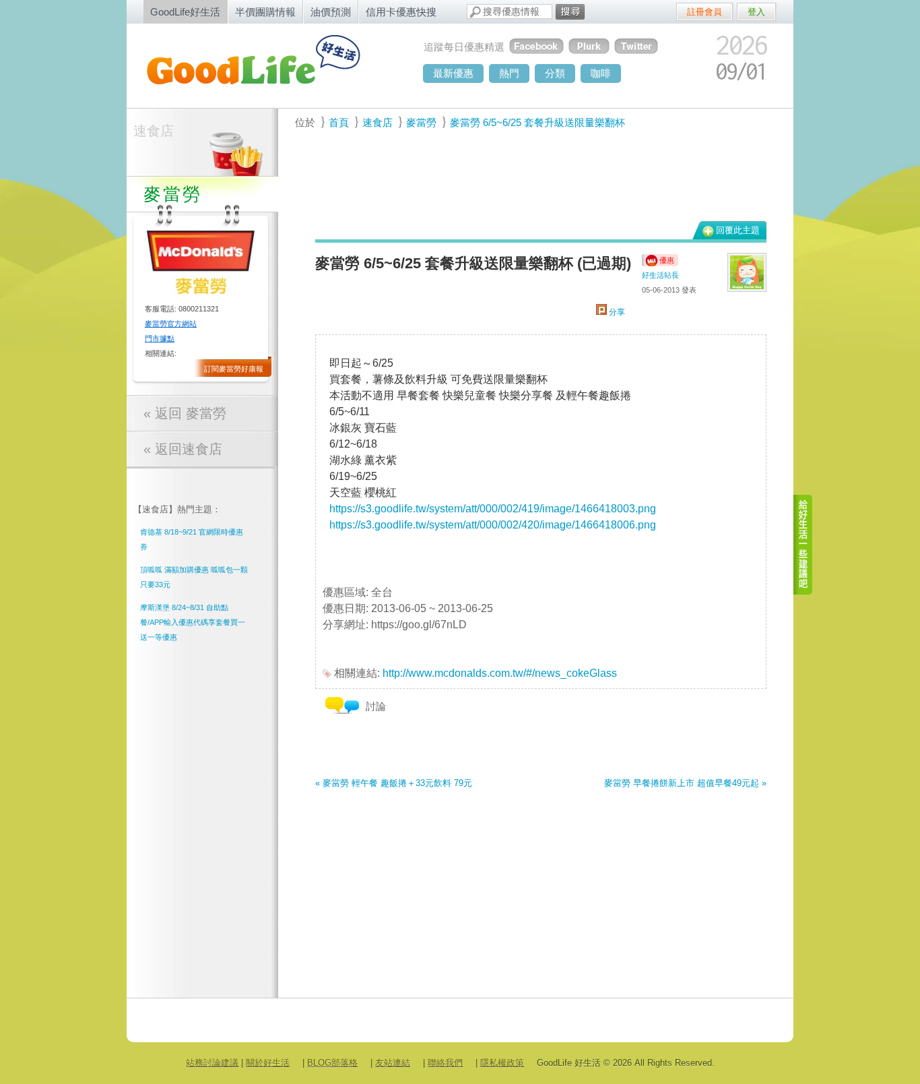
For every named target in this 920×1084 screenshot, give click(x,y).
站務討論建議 (212, 1063)
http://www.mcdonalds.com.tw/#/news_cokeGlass (500, 673)
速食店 (153, 130)
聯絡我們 (445, 1063)
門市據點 (159, 338)
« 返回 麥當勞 (184, 413)
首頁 (339, 122)
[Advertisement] (533, 182)
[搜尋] (570, 12)
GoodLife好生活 (185, 12)
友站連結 (392, 1063)
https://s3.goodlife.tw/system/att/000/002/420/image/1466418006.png (492, 525)
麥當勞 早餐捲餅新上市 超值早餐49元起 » (685, 783)
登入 (756, 12)
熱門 (509, 73)
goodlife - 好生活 (268, 65)
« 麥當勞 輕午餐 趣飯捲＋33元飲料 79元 (393, 783)
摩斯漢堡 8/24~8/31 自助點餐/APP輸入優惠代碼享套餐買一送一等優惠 (192, 622)
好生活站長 (660, 275)
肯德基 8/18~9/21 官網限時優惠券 (191, 539)
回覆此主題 (738, 230)
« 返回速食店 (182, 449)
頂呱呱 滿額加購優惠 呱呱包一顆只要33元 (194, 577)
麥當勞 (421, 122)
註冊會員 (704, 12)
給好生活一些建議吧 (803, 544)
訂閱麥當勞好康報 (233, 369)
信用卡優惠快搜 (401, 12)
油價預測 (330, 12)
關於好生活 (268, 1063)
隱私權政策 (502, 1063)
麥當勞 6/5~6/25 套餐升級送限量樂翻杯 (537, 122)
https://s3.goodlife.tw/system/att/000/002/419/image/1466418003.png (492, 508)
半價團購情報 (265, 12)
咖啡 (601, 73)
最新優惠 (453, 73)
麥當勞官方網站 (171, 324)
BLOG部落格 (332, 1063)
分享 (616, 312)
